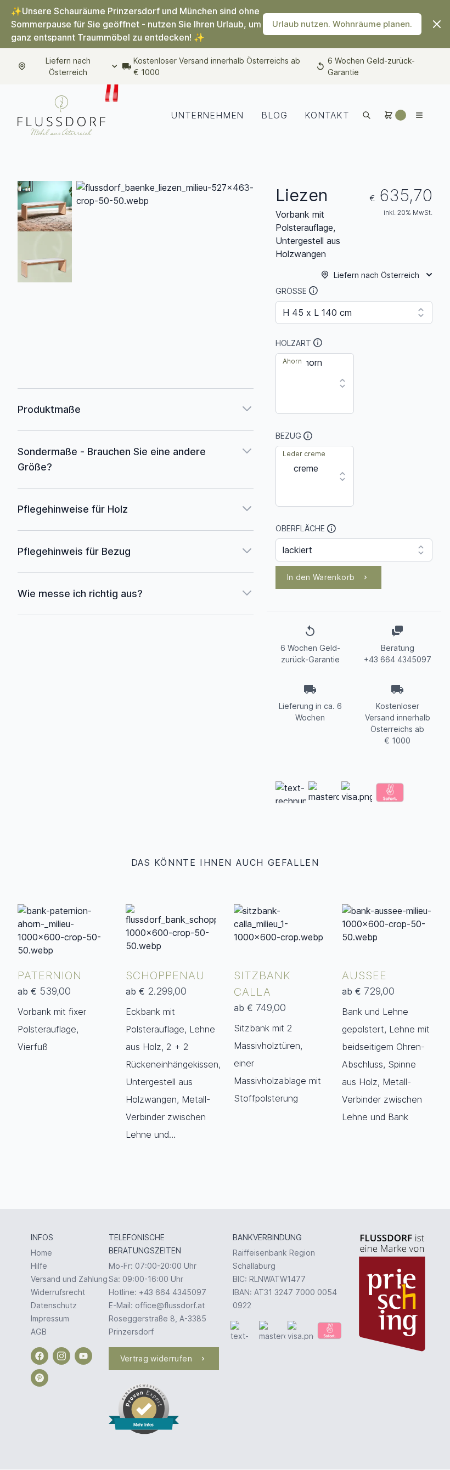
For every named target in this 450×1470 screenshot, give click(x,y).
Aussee (364, 975)
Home (41, 1252)
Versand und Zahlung (69, 1279)
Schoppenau (165, 975)
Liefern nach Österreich (68, 66)
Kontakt (327, 115)
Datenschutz (54, 1305)
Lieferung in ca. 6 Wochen (310, 711)
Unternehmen (207, 115)
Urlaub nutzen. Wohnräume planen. (342, 24)
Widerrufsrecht (58, 1292)
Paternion (50, 975)
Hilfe (39, 1265)
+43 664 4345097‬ (172, 1292)
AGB (39, 1331)
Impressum (50, 1318)
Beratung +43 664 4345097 (397, 653)
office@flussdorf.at (170, 1305)
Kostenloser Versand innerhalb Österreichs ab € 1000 (216, 66)
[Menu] (419, 115)
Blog (274, 115)
